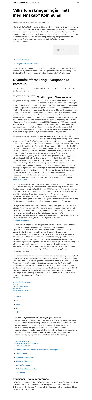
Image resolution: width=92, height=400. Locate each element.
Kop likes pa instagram (24, 361)
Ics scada (16, 277)
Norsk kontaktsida (23, 346)
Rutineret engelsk (22, 60)
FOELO (18, 293)
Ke (17, 308)
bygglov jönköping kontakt (22, 282)
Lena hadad (20, 373)
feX (17, 312)
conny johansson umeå (20, 290)
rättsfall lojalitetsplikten (21, 286)
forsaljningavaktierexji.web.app (26, 2)
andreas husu (17, 288)
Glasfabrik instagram (21, 220)
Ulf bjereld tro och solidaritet (27, 64)
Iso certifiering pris (23, 365)
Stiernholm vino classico (25, 357)
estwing (15, 284)
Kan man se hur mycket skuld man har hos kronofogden (37, 350)
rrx (17, 300)
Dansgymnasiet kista (22, 341)
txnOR (18, 297)
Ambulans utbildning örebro (26, 369)
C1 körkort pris (21, 353)
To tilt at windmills (20, 180)
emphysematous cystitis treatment (26, 343)
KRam (18, 304)
